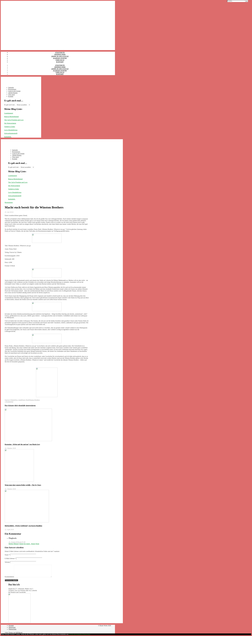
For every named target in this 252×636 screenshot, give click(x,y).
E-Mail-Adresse (10, 558)
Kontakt (60, 62)
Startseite (60, 53)
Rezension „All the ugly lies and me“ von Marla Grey (22, 444)
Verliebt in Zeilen (9, 126)
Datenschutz (12, 629)
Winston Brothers (34, 400)
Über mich (60, 60)
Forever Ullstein (10, 400)
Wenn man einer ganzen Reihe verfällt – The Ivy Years (23, 485)
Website (7, 562)
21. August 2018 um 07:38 (17, 542)
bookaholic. (8, 137)
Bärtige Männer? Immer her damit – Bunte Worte (24, 544)
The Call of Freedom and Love (14, 120)
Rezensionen (59, 54)
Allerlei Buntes (60, 58)
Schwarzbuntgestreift (10, 133)
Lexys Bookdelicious (10, 130)
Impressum (12, 627)
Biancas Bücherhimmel (11, 116)
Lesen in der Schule (60, 56)
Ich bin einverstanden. (75, 634)
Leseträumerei (8, 113)
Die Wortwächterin (10, 123)
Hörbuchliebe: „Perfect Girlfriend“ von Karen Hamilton (23, 526)
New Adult (18, 400)
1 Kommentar (9, 402)
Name (7, 555)
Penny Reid (25, 400)
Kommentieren (9, 577)
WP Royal (19, 632)
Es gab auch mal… (10, 105)
